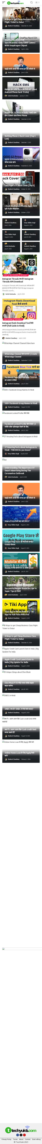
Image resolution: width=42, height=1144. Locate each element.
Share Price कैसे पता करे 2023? (17, 521)
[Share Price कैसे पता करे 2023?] (21, 517)
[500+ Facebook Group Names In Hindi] (21, 399)
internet (24, 275)
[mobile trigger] (4, 2)
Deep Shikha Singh (29, 223)
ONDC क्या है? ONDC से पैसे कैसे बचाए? (19, 709)
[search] (31, 2)
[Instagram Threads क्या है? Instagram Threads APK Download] (19, 265)
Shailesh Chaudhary (13, 26)
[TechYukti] (15, 2)
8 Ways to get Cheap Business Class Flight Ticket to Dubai (20, 637)
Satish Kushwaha (13, 96)
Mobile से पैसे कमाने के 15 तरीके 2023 (19, 567)
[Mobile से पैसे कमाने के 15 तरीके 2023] (21, 564)
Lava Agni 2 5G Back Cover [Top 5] (20, 185)
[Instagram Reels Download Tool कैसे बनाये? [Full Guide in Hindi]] (19, 309)
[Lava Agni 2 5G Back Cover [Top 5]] (21, 181)
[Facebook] (17, 1135)
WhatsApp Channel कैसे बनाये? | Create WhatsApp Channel (21, 355)
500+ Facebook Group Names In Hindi (21, 403)
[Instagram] (21, 1135)
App (5, 275)
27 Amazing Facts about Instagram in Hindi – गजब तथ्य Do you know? (21, 448)
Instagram (14, 275)
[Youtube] (24, 1135)
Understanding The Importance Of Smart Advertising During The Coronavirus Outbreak (19, 470)
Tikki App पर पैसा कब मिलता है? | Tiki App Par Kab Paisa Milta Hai (19, 613)
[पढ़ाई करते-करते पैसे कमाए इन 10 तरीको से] (21, 65)
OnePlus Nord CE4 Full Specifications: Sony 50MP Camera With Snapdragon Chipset (20, 43)
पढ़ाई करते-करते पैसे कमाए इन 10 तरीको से (20, 68)
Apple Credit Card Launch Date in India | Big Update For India (19, 660)
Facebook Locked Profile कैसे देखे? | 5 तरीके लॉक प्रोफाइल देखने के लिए (20, 425)
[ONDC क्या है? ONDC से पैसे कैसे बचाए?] (21, 705)
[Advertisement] (21, 854)
